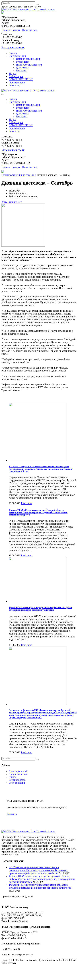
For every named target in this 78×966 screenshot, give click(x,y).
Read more (26, 503)
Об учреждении (17, 56)
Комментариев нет (11, 202)
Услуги (12, 73)
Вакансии (21, 70)
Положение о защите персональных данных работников (32, 901)
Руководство (23, 61)
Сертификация (17, 82)
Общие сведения (18, 774)
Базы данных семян (12, 47)
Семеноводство (17, 780)
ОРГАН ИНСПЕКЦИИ (21, 79)
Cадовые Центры (10, 30)
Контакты (14, 85)
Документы (22, 67)
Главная (13, 53)
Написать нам (29, 30)
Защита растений (18, 771)
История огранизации (28, 59)
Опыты (12, 777)
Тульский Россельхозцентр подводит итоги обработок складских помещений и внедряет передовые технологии (40, 608)
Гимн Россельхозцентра (29, 64)
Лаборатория (16, 76)
